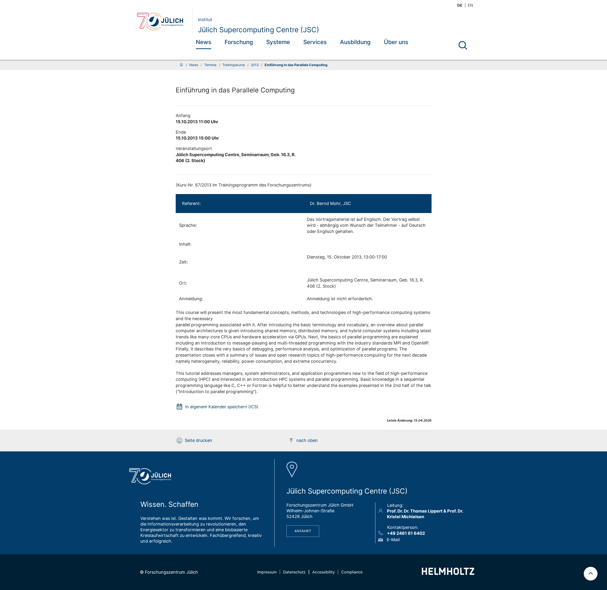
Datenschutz (294, 572)
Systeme (278, 42)
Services (315, 42)
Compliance (352, 572)
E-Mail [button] (393, 539)
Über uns (396, 42)
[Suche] (463, 45)
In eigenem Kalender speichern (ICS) (221, 406)
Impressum (267, 572)
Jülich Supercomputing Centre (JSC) (258, 29)
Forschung (239, 42)
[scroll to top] (591, 574)
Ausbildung (355, 42)
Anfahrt (302, 531)
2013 (255, 65)
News (203, 42)
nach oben (307, 440)
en (470, 5)
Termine (210, 65)
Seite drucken (198, 440)
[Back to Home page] (163, 22)
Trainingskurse (233, 65)
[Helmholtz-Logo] (448, 573)
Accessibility (323, 572)
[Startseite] (181, 65)
